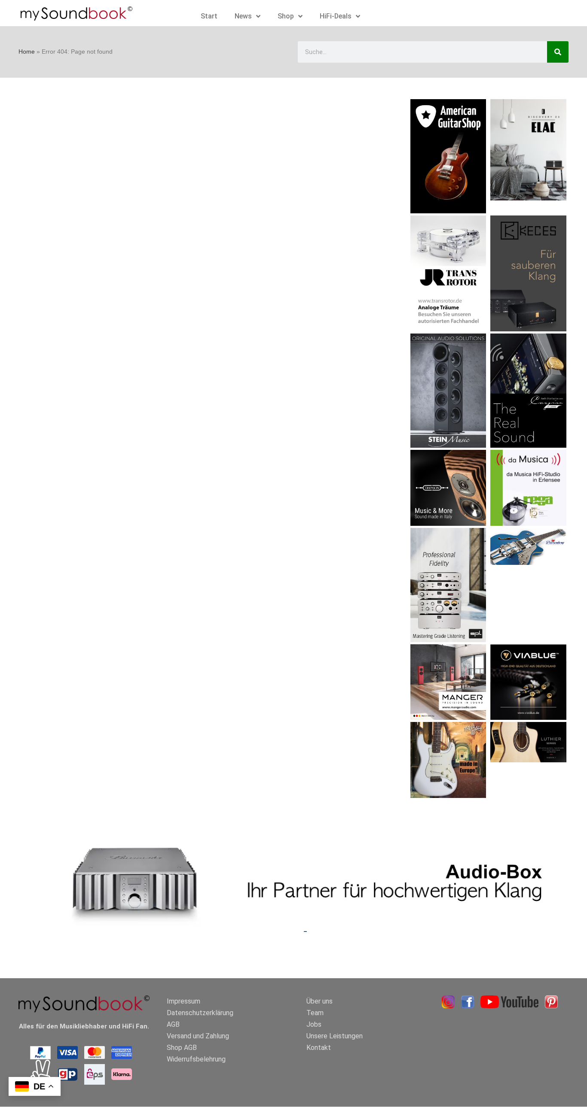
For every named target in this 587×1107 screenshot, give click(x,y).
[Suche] (558, 52)
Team (315, 1013)
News (243, 16)
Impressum (183, 1001)
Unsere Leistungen (334, 1036)
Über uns (319, 1001)
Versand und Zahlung (198, 1036)
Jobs (313, 1024)
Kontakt (318, 1047)
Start (209, 16)
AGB (173, 1024)
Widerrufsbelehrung (196, 1059)
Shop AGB (182, 1047)
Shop (286, 16)
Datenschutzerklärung (200, 1013)
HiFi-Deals (336, 16)
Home (26, 52)
